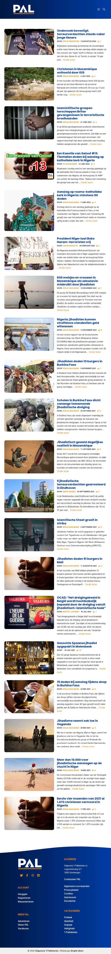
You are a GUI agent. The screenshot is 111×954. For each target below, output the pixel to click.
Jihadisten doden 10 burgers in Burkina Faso (79, 363)
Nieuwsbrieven (26, 901)
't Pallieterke (70, 932)
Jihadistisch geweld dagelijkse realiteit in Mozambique (80, 444)
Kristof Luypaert (70, 612)
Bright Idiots (77, 951)
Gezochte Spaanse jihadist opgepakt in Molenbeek (77, 645)
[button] (104, 9)
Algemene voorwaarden (76, 886)
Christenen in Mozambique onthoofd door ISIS (77, 70)
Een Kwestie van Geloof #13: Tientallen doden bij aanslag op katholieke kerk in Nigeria (80, 156)
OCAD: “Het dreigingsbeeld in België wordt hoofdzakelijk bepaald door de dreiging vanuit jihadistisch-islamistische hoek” (81, 603)
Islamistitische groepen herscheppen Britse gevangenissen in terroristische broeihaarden (80, 113)
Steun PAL (23, 924)
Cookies (68, 893)
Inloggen (22, 894)
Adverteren (23, 921)
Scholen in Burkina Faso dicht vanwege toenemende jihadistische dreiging (79, 403)
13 (80, 650)
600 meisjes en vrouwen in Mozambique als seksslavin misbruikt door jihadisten (77, 280)
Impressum (70, 897)
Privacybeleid (71, 890)
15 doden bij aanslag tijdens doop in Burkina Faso (82, 683)
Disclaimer (70, 901)
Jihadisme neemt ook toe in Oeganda (77, 722)
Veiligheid (69, 928)
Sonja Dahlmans (70, 76)
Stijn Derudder (69, 164)
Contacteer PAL (72, 879)
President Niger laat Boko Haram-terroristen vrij (76, 240)
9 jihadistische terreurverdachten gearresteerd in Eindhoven (81, 484)
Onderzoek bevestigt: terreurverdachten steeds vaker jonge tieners (81, 34)
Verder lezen (69, 59)
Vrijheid (68, 925)
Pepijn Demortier (70, 41)
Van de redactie (70, 246)
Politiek (68, 917)
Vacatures (23, 928)
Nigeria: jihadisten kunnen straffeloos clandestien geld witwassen (78, 322)
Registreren (24, 898)
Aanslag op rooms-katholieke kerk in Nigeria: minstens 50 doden (79, 195)
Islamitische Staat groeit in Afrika (77, 521)
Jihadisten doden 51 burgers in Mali (79, 560)
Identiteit (68, 921)
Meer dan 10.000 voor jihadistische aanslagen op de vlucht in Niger (79, 763)
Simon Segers (69, 492)
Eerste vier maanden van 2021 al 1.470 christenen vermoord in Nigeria (80, 801)
